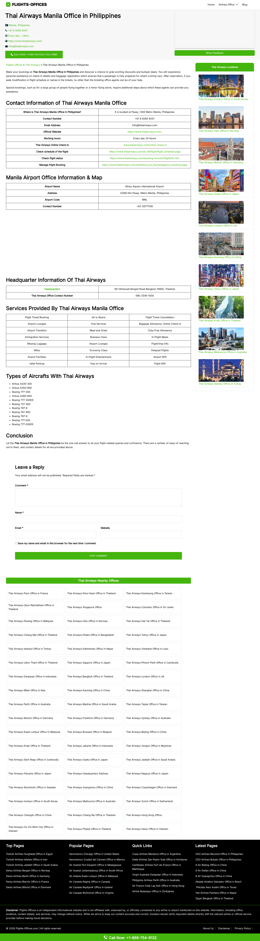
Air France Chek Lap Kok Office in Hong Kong (158, 885)
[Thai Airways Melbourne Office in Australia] (221, 339)
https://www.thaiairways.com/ (145, 131)
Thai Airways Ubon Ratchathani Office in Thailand (31, 607)
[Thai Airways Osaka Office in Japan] (221, 180)
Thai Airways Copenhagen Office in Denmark (151, 787)
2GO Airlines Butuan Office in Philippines (218, 859)
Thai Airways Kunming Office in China (88, 690)
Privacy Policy (243, 928)
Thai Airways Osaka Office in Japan (87, 759)
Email (19, 527)
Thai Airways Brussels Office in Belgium (89, 731)
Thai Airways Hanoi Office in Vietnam (147, 828)
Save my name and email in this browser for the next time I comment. (57, 543)
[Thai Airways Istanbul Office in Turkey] (221, 370)
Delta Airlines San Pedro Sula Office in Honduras (159, 859)
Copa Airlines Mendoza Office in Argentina (156, 853)
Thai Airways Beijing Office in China (146, 731)
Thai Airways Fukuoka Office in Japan (29, 773)
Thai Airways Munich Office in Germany (30, 718)
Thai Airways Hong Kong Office (144, 815)
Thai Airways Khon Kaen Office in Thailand (91, 593)
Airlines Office (226, 4)
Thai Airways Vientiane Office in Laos (147, 648)
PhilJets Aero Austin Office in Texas (215, 887)
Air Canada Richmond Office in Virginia (91, 892)
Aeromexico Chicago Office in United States (94, 853)
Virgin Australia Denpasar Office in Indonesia (157, 874)
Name (19, 512)
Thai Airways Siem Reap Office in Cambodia (33, 759)
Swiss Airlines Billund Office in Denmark (28, 887)
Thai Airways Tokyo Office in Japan (146, 634)
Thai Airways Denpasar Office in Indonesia (32, 676)
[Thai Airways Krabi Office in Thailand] (221, 307)
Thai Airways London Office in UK (145, 676)
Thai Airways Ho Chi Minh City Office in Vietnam (30, 829)
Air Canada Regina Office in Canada (89, 881)
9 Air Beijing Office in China (211, 864)
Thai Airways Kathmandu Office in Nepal (90, 648)
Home (211, 4)
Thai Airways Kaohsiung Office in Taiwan (149, 593)
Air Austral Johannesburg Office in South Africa (96, 870)
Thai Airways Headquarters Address (87, 773)
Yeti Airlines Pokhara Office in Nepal (215, 892)
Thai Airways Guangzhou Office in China (90, 787)
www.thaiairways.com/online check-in (145, 144)
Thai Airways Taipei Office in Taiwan (146, 704)
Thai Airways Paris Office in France (28, 593)
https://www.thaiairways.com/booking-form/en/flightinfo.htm (144, 158)
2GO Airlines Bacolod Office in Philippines (219, 853)
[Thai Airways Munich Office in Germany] (221, 149)
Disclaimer (224, 928)
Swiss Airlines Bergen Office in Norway (28, 870)
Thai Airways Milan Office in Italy (26, 690)
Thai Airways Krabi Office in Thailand (29, 745)
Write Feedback (214, 52)
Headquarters (52, 288)
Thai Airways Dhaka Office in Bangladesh (90, 634)
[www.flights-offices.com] (26, 4)
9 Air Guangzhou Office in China (213, 876)
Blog (244, 4)
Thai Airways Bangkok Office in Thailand (90, 676)
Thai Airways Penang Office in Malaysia (30, 621)
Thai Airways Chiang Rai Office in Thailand (91, 815)
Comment (21, 485)
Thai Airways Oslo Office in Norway (87, 621)
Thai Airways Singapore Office (84, 607)
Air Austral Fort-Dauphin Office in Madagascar (95, 864)
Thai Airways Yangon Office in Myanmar (149, 745)
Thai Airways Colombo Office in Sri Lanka (149, 607)
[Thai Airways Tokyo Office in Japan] (221, 275)
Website (105, 527)
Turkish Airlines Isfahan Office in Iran (26, 859)
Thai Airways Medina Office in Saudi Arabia (91, 704)
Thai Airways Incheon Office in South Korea (32, 801)
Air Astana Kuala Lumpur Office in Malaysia (93, 876)
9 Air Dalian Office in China (210, 870)
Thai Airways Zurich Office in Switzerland (149, 801)
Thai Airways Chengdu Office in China (29, 815)
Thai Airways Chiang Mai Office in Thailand (32, 634)
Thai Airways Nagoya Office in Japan (147, 773)
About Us (208, 928)
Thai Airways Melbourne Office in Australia (91, 801)
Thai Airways (32, 64)
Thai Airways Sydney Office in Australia (148, 718)
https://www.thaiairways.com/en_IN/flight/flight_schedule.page (145, 151)
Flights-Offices (14, 64)
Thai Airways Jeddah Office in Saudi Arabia (150, 759)
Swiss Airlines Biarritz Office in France (27, 881)
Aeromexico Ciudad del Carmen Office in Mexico (97, 859)
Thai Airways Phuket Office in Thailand (89, 828)
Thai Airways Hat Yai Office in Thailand (148, 621)
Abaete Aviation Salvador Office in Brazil (218, 881)
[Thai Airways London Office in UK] (221, 212)
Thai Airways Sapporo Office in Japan (88, 662)
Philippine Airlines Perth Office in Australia (156, 880)
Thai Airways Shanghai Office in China (147, 690)
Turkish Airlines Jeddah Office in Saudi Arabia (32, 864)
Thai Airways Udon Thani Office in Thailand (32, 662)
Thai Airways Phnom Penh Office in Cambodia (152, 662)
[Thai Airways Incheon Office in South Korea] (221, 86)
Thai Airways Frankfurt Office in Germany (90, 718)
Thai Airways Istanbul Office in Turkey (29, 648)
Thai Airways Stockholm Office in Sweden (32, 787)
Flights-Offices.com (27, 928)
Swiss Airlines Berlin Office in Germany (28, 876)
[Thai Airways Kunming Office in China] (221, 244)
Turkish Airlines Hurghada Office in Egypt (29, 853)
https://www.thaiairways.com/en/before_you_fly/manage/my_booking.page (144, 164)
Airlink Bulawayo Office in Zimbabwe (153, 891)
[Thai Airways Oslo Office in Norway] (221, 117)
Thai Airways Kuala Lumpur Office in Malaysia (34, 731)
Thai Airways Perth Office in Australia (29, 704)
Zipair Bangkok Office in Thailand (214, 898)
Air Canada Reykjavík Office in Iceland (91, 887)
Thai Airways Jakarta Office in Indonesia (90, 745)
